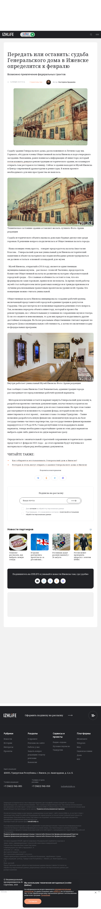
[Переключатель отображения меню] (97, 34)
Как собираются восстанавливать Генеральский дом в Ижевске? (44, 460)
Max (79, 747)
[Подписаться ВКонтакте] (50, 581)
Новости (8, 739)
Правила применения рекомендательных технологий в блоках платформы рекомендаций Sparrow (41, 834)
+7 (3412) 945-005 (13, 786)
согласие (33, 508)
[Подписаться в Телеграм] (43, 581)
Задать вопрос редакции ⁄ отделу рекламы (36, 754)
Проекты (8, 751)
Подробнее (45, 895)
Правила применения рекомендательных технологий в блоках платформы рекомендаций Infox (40, 836)
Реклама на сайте (36, 743)
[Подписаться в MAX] (63, 581)
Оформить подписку (44, 715)
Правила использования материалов (51, 809)
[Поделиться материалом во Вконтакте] (38, 478)
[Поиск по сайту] (91, 34)
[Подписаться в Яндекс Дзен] (37, 581)
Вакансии (32, 762)
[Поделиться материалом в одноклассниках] (46, 478)
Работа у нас (34, 747)
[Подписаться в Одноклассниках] (56, 581)
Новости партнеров (20, 529)
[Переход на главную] (8, 34)
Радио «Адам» (59, 742)
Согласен (33, 901)
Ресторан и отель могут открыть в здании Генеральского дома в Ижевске (49, 465)
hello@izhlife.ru (68, 786)
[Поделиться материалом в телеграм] (54, 478)
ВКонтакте (82, 739)
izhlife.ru (57, 891)
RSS (78, 759)
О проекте (32, 739)
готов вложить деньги (19, 161)
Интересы (8, 747)
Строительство (36, 82)
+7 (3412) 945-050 (41, 786)
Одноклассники (84, 751)
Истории (8, 743)
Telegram (81, 743)
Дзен (79, 755)
